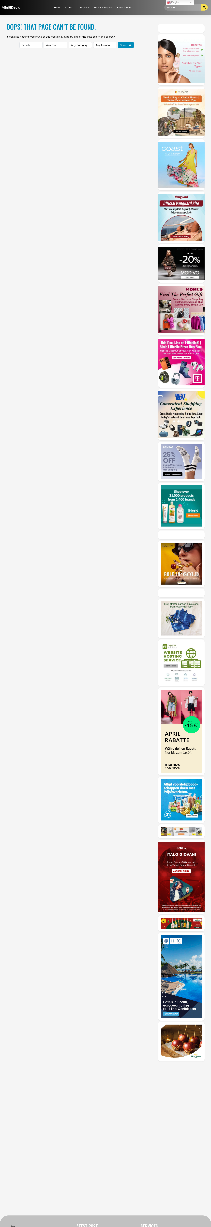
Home (57, 7)
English (175, 2)
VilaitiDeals (11, 7)
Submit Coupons (103, 7)
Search (124, 45)
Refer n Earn (124, 7)
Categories (83, 7)
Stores (69, 7)
